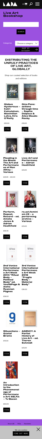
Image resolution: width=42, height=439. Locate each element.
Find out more (21, 434)
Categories (7, 43)
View (7, 129)
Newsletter (27, 423)
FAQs (19, 423)
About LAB (11, 423)
